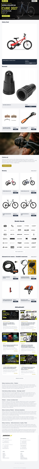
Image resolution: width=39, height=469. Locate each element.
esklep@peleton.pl (24, 448)
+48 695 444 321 (6, 447)
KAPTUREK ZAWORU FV (7, 104)
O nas (21, 453)
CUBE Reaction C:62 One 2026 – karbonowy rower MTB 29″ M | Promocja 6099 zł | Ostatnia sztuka (28, 346)
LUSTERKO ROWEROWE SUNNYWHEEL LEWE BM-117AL (25, 278)
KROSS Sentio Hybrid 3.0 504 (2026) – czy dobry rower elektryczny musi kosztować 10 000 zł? (28, 323)
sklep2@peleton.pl (6, 442)
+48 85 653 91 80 (24, 447)
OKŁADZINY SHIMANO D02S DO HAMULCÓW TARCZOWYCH (6, 128)
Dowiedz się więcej (6, 165)
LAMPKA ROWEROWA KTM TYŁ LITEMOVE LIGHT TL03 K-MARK (7, 300)
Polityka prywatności (23, 458)
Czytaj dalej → (16, 329)
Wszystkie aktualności (19, 378)
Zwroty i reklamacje (23, 457)
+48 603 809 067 (24, 442)
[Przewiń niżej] (19, 18)
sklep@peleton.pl (6, 448)
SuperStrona (24, 467)
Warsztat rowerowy (6, 457)
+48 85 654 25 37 (6, 441)
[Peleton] (7, 435)
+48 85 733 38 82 (24, 441)
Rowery (4, 453)
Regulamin (22, 456)
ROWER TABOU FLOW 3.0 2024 (8, 60)
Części (4, 456)
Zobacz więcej (33, 170)
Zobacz (30, 106)
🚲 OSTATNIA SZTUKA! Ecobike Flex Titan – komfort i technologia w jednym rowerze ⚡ (28, 368)
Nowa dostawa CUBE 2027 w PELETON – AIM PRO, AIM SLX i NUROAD (9, 323)
